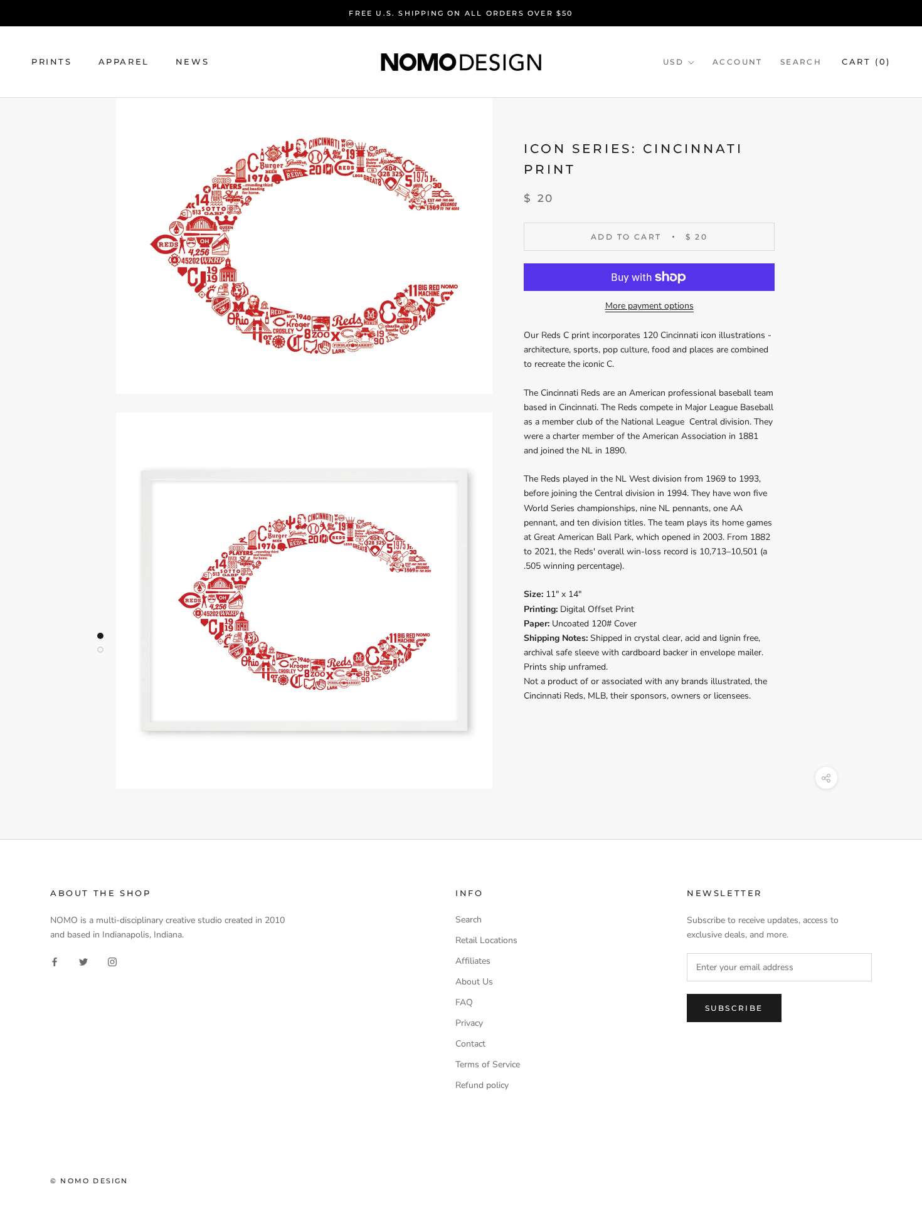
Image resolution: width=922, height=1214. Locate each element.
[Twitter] (83, 961)
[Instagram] (112, 961)
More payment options (649, 306)
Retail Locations (486, 940)
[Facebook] (54, 961)
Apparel (123, 62)
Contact (470, 1044)
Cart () (866, 62)
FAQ (464, 1002)
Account (738, 62)
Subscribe (734, 1008)
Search (801, 62)
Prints (51, 62)
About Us (474, 982)
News (192, 62)
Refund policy (482, 1085)
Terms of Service (487, 1064)
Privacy (469, 1023)
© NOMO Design (89, 1180)
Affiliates (472, 961)
